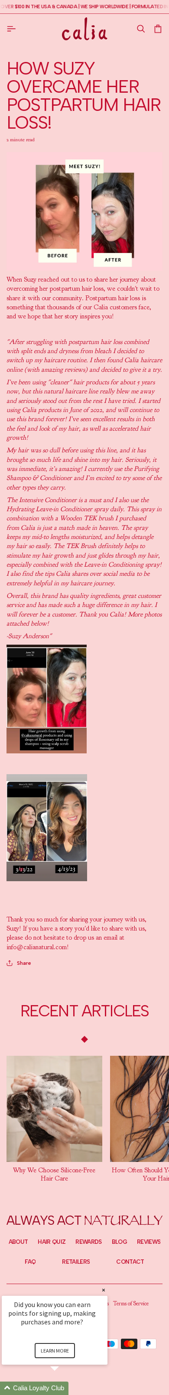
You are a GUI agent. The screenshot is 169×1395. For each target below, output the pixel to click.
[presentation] (54, 1174)
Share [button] (24, 963)
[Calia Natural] (84, 28)
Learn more (55, 1350)
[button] (140, 28)
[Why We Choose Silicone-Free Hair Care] (54, 1109)
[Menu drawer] (13, 28)
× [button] (103, 1290)
